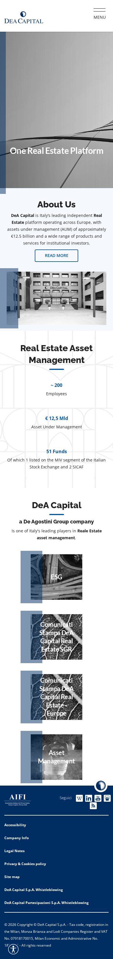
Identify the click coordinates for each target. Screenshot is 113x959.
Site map (12, 876)
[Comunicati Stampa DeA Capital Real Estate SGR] (56, 637)
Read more (56, 255)
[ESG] (56, 577)
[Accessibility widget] (13, 949)
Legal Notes (14, 850)
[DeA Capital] (23, 16)
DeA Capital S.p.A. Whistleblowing (33, 889)
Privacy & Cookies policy (25, 863)
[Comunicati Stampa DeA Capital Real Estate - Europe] (56, 697)
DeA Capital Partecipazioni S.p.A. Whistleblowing (46, 902)
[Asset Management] (56, 757)
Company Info (16, 837)
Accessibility (15, 824)
